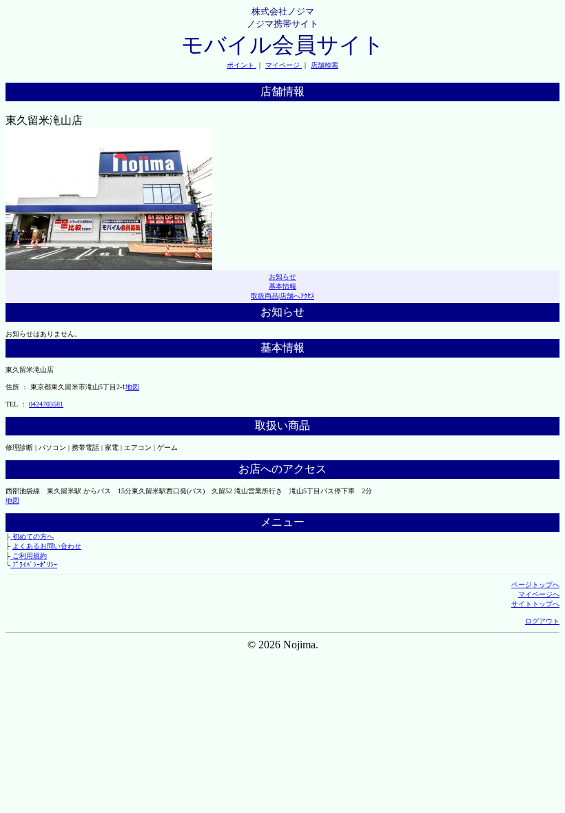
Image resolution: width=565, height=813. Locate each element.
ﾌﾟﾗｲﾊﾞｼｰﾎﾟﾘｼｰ (33, 564)
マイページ (283, 65)
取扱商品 (264, 296)
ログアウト (542, 621)
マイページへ (538, 594)
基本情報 (282, 286)
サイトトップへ (535, 604)
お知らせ (282, 276)
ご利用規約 (28, 555)
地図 (132, 387)
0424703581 (46, 404)
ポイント (241, 65)
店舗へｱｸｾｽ (297, 296)
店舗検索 (324, 65)
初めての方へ (32, 536)
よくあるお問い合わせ (46, 546)
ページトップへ (535, 584)
